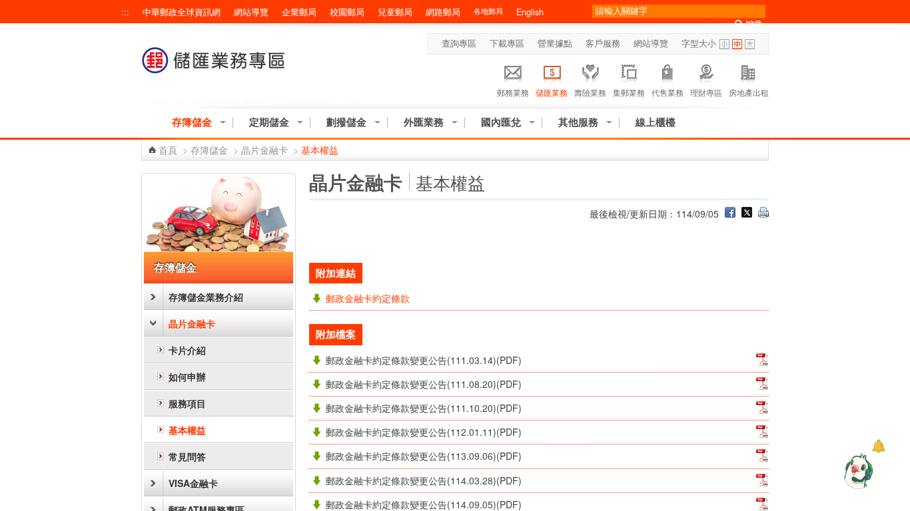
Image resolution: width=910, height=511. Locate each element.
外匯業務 (424, 122)
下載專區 (507, 43)
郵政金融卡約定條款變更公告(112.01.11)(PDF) (424, 431)
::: (125, 12)
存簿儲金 (192, 122)
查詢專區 (459, 43)
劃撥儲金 (346, 122)
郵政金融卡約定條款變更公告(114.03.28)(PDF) (424, 480)
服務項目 (187, 403)
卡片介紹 (187, 350)
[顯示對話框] (878, 446)
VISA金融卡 (193, 483)
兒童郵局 (395, 12)
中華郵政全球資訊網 (182, 12)
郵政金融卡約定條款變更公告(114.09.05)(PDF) (424, 504)
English (530, 12)
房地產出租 (749, 92)
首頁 (168, 149)
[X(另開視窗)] (746, 213)
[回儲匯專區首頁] (214, 67)
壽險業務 (590, 92)
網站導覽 (251, 12)
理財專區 (706, 92)
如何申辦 (187, 376)
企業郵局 (299, 12)
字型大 (750, 44)
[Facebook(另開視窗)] (730, 213)
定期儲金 (269, 122)
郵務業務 (513, 92)
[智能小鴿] (857, 471)
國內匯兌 (501, 122)
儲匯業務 (552, 92)
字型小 (724, 44)
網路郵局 (443, 12)
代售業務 (667, 92)
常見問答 (187, 456)
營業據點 (555, 43)
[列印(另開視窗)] (763, 213)
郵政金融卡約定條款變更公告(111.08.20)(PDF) (424, 384)
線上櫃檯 (656, 122)
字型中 (737, 44)
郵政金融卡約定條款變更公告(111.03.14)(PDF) (424, 360)
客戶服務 (603, 43)
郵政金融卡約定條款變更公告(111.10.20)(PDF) (424, 408)
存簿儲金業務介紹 (206, 296)
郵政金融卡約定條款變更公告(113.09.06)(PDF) (424, 455)
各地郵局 (488, 11)
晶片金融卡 (264, 149)
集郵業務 (629, 92)
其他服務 (578, 122)
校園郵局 (347, 12)
